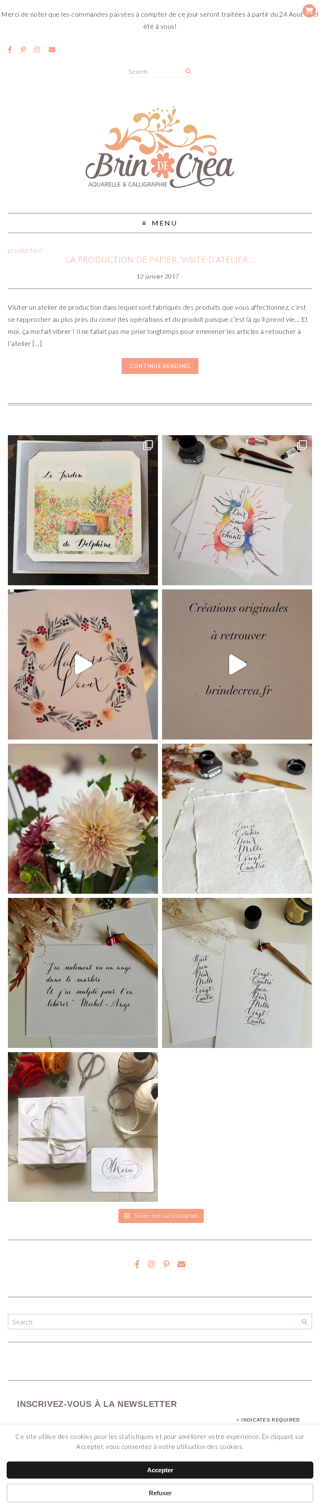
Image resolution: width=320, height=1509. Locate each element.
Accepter (160, 1470)
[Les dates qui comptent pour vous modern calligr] (237, 973)
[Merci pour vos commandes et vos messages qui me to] (83, 1127)
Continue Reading (160, 366)
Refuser (160, 1492)
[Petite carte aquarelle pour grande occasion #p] (83, 510)
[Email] (52, 49)
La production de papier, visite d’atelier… (160, 259)
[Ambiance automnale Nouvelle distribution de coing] (237, 664)
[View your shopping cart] (309, 11)
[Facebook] (10, 49)
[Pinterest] (23, 49)
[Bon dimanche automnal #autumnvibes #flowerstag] (83, 819)
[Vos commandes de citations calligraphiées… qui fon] (83, 973)
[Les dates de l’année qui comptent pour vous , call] (237, 819)
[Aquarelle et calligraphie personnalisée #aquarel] (237, 510)
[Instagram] (37, 49)
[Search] (188, 71)
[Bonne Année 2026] (83, 664)
